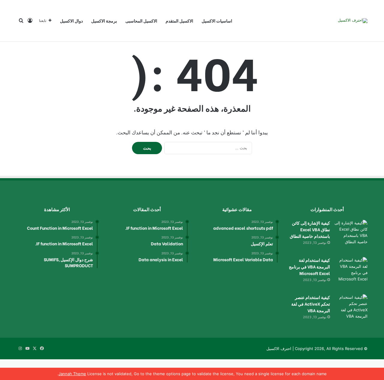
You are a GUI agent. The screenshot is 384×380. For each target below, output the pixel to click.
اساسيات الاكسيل (217, 20)
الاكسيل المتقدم (179, 20)
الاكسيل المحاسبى (141, 20)
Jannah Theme (72, 373)
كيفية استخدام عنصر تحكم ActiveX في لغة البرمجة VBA (310, 303)
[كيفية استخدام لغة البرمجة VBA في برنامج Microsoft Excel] (351, 273)
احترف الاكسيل (278, 348)
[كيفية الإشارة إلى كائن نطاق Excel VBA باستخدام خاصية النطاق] (351, 236)
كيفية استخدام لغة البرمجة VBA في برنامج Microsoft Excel (309, 266)
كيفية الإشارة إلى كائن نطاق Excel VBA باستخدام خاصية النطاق (310, 229)
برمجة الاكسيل (104, 20)
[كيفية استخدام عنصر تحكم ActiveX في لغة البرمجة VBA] (351, 310)
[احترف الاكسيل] (353, 20)
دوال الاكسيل (71, 20)
